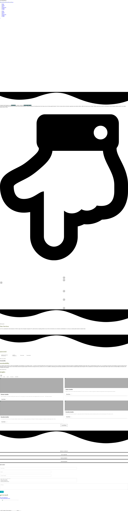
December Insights (5, 416)
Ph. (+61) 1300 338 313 (4, 497)
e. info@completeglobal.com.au (5, 498)
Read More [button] (4, 399)
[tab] (5, 355)
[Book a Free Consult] (38, 479)
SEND (2, 491)
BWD (20, 510)
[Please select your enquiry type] (38, 478)
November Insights (70, 411)
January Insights (69, 389)
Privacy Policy (14, 510)
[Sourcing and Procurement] (38, 481)
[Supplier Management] (38, 480)
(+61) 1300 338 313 (3, 0)
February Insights (4, 394)
